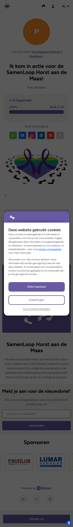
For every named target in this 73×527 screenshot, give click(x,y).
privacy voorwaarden (50, 249)
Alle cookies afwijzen (36, 309)
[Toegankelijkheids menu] (69, 523)
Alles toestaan (36, 286)
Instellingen (36, 300)
